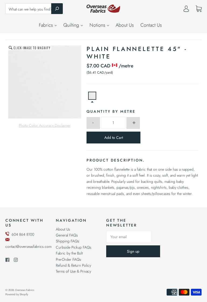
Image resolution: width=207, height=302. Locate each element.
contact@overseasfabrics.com (28, 246)
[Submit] (57, 8)
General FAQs (67, 235)
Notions (97, 25)
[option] (44, 82)
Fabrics (46, 25)
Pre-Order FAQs (68, 259)
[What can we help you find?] (34, 9)
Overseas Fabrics (24, 290)
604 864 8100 (23, 234)
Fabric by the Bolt (69, 253)
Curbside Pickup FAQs (73, 247)
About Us (125, 25)
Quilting (71, 25)
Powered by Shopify (16, 294)
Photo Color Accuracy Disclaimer (45, 125)
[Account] (186, 10)
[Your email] (128, 237)
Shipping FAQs (67, 241)
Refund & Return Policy (73, 265)
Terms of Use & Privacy (73, 271)
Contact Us (151, 25)
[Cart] (199, 9)
